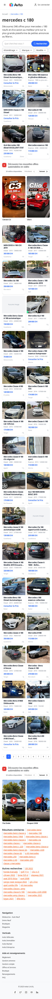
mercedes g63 (26, 860)
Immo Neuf (6, 920)
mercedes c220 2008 (36, 892)
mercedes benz (34, 829)
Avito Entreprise (8, 947)
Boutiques (6, 924)
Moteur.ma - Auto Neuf (11, 917)
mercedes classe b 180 (14, 892)
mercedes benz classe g (14, 833)
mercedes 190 (35, 833)
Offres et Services (9, 967)
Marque (25, 50)
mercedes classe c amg (14, 888)
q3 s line (34, 882)
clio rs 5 (35, 871)
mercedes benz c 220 (13, 846)
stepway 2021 (37, 875)
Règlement (6, 957)
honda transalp (10, 871)
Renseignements (8, 974)
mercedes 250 (10, 856)
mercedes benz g (27, 856)
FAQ (3, 977)
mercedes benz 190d (13, 836)
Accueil (5, 14)
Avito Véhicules (8, 937)
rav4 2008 (24, 878)
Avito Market (7, 944)
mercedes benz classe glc (15, 850)
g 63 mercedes (32, 853)
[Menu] (4, 4)
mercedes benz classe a (37, 846)
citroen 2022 (9, 875)
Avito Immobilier (8, 940)
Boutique (5, 971)
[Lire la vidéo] (14, 196)
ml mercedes (27, 885)
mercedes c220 (37, 850)
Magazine (6, 927)
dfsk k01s (21, 898)
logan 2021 (8, 898)
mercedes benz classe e (14, 840)
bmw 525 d (23, 875)
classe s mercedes (11, 863)
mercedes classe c (11, 843)
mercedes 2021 (35, 895)
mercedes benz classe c (37, 836)
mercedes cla (35, 840)
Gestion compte (8, 964)
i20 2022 (29, 868)
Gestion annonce (8, 961)
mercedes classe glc (12, 853)
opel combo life (10, 885)
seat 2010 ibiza (10, 878)
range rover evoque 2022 (15, 882)
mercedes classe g (31, 843)
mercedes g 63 (10, 860)
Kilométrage (9, 50)
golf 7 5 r (25, 871)
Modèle (39, 50)
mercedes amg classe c (14, 895)
